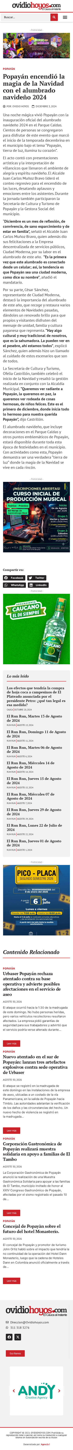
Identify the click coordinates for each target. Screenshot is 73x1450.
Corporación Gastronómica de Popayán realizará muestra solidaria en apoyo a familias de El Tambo (36, 1151)
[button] (65, 17)
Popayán (9, 69)
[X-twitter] (17, 1337)
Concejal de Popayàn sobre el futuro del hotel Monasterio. (32, 1228)
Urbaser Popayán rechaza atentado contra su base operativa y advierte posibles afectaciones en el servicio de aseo (32, 984)
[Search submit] (54, 17)
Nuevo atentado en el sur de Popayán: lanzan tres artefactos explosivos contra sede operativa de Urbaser (35, 1064)
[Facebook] (9, 1337)
